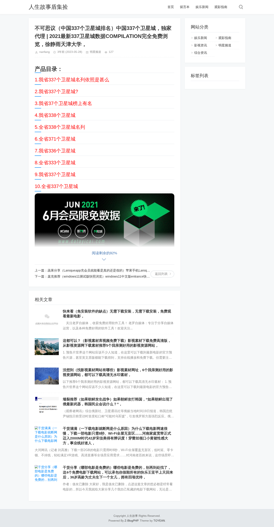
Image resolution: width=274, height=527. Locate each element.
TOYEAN (159, 520)
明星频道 (95, 51)
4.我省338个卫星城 (55, 115)
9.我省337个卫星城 (55, 174)
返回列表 (161, 274)
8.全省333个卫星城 (55, 162)
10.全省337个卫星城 (56, 186)
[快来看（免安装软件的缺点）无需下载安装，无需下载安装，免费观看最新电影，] (47, 317)
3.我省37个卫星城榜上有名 (63, 103)
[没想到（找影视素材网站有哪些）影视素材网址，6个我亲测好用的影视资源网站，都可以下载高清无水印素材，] (47, 376)
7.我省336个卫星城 (55, 150)
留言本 (185, 7)
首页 (170, 7)
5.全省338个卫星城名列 (60, 127)
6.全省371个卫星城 (55, 139)
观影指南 (220, 7)
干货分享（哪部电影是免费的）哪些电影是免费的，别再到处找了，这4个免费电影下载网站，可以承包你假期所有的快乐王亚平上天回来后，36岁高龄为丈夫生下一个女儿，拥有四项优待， (118, 472)
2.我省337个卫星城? (56, 91)
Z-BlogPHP (131, 520)
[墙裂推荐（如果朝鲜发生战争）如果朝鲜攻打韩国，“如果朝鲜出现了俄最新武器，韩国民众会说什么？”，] (47, 405)
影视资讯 (200, 45)
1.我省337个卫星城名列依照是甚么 (72, 79)
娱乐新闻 (202, 7)
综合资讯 (200, 52)
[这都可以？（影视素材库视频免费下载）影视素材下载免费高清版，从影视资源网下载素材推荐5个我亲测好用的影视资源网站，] (47, 346)
